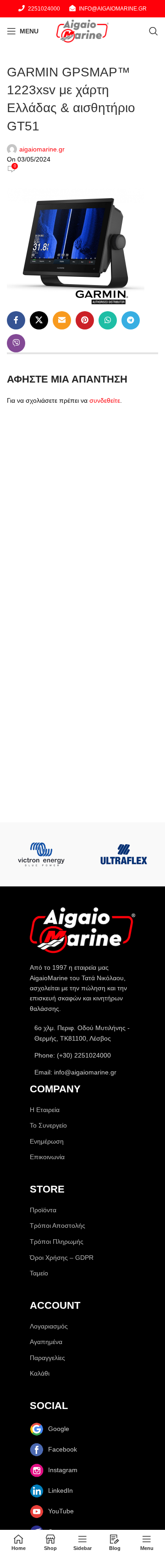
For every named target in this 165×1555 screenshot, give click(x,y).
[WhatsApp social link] (108, 320)
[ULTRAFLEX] (123, 854)
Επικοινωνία (47, 1157)
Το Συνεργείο (48, 1125)
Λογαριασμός (49, 1326)
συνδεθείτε (104, 400)
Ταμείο (39, 1273)
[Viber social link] (16, 343)
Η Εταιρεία (45, 1109)
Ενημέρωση (47, 1141)
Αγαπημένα (46, 1341)
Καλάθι (40, 1373)
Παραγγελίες (47, 1357)
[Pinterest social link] (85, 320)
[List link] (82, 1055)
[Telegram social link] (130, 320)
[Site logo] (82, 30)
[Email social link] (62, 320)
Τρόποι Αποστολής (57, 1225)
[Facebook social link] (16, 320)
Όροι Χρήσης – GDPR (62, 1257)
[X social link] (39, 320)
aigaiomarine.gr (42, 149)
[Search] (153, 31)
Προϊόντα (43, 1210)
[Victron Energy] (41, 854)
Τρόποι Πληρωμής (56, 1241)
